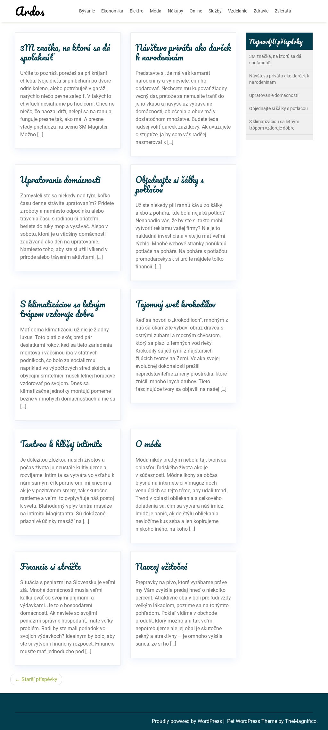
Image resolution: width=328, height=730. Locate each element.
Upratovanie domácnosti (60, 179)
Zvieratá (283, 10)
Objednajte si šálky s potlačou (169, 184)
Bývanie (87, 10)
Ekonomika (112, 10)
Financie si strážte (50, 566)
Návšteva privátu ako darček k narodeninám (183, 52)
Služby (215, 10)
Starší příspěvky (39, 679)
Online (196, 10)
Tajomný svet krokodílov (175, 304)
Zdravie (261, 10)
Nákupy (175, 10)
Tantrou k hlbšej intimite (61, 444)
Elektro (137, 10)
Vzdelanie (237, 10)
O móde (148, 444)
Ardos (30, 11)
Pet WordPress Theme (252, 721)
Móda (155, 10)
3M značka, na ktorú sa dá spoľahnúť (65, 52)
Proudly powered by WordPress (187, 721)
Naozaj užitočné (161, 566)
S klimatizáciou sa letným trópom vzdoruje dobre (62, 309)
